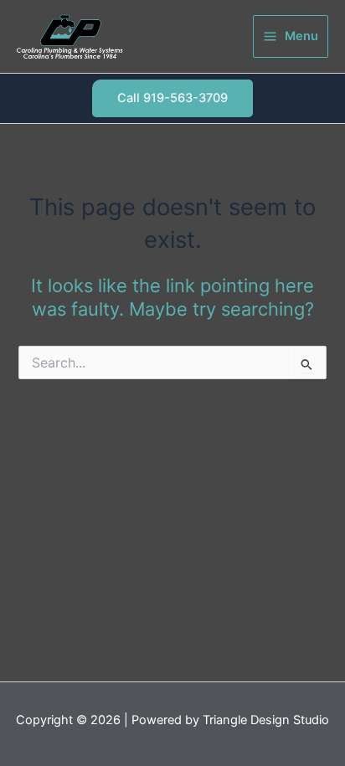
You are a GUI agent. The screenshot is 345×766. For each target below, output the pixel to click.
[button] (172, 98)
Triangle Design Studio (266, 719)
